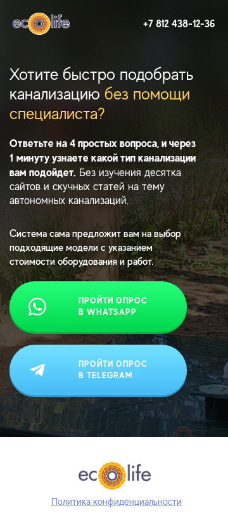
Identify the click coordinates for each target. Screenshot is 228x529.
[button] (116, 501)
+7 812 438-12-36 (179, 24)
